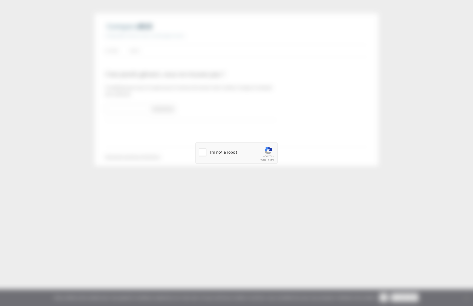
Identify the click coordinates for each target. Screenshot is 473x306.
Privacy (263, 160)
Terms (271, 160)
